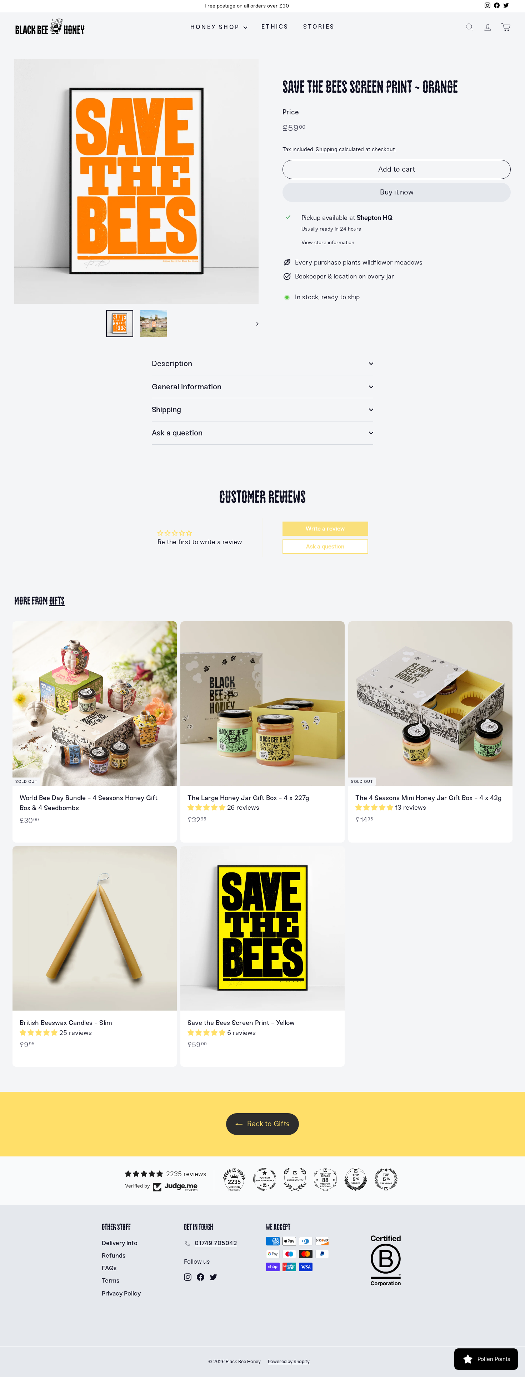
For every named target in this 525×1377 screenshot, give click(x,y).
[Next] (254, 323)
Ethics (275, 27)
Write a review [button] (325, 528)
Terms (111, 1280)
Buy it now (397, 192)
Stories (319, 27)
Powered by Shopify (289, 1361)
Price (290, 112)
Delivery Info (120, 1243)
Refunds (114, 1255)
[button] (207, 807)
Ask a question (177, 432)
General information (186, 386)
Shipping (327, 150)
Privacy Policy (121, 1293)
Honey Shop (216, 27)
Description (172, 363)
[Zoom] (136, 181)
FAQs (109, 1268)
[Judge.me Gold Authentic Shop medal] (295, 1179)
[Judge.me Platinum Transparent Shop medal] (264, 1179)
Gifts (57, 601)
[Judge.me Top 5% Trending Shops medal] (386, 1179)
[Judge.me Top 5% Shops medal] (355, 1179)
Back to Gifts (267, 1123)
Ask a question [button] (325, 546)
